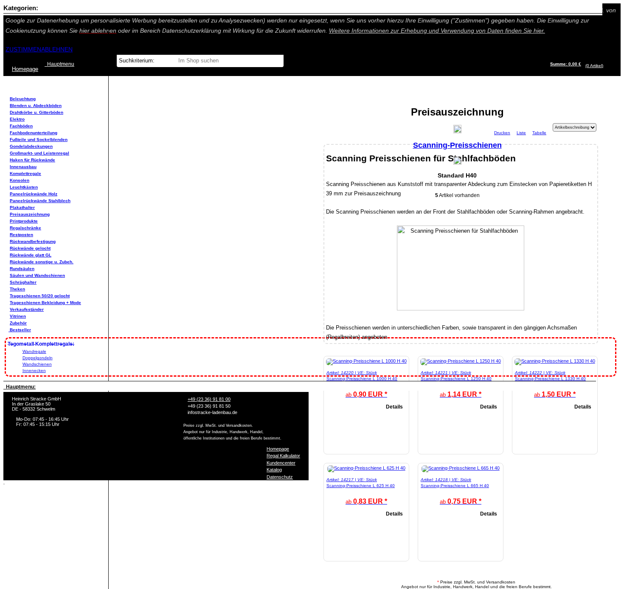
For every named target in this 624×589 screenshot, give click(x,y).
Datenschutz (280, 476)
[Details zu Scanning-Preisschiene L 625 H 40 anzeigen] (366, 468)
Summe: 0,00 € (565, 64)
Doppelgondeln (37, 357)
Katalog (274, 469)
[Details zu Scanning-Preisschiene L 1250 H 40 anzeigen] (460, 361)
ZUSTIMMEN (23, 49)
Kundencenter (281, 462)
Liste (521, 132)
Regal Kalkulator (283, 455)
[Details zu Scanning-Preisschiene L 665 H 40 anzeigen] (461, 468)
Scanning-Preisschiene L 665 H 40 (455, 485)
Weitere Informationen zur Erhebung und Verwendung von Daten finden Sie (437, 30)
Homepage (278, 448)
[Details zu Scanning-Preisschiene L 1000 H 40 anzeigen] (366, 361)
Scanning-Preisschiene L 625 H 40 (360, 485)
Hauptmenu (59, 64)
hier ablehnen (97, 30)
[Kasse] (605, 65)
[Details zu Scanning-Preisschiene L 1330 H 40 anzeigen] (554, 361)
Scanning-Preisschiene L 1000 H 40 (361, 378)
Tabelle (539, 132)
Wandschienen (37, 364)
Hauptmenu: (19, 387)
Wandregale (34, 351)
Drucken (502, 132)
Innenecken (34, 370)
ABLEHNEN (57, 49)
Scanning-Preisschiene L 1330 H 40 (550, 378)
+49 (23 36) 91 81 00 (209, 399)
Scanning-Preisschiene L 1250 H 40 (456, 378)
